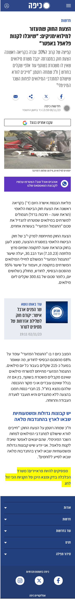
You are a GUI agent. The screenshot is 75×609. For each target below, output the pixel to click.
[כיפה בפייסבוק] (58, 580)
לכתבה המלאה (37, 319)
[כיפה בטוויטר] (39, 580)
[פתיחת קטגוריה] (37, 508)
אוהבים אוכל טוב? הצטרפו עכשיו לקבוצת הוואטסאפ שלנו (37, 184)
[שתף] (61, 96)
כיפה (37, 5)
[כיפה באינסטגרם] (20, 580)
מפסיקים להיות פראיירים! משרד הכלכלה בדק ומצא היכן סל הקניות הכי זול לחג (38, 477)
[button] (68, 5)
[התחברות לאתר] (6, 5)
